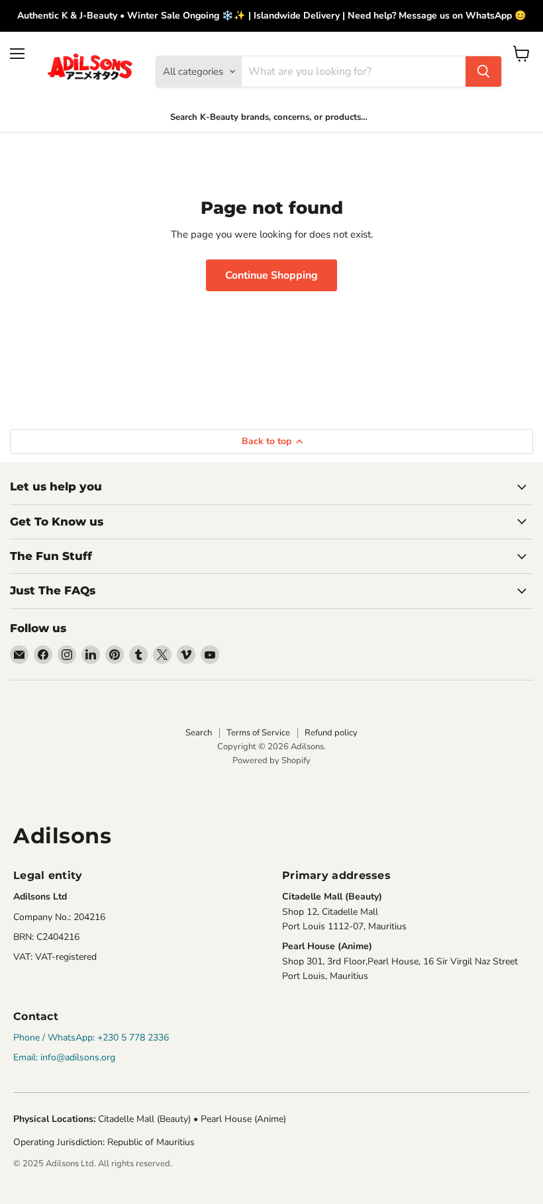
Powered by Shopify (271, 760)
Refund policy (331, 733)
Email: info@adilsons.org (64, 1057)
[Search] (483, 71)
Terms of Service (258, 733)
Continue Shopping (271, 275)
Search (198, 733)
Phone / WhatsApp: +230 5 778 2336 (91, 1037)
